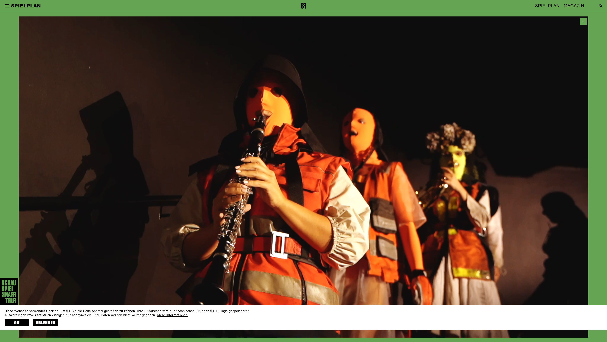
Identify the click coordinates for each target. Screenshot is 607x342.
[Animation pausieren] (583, 21)
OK (17, 323)
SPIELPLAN (547, 6)
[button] (7, 5)
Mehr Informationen (172, 315)
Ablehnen (45, 323)
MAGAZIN (574, 6)
